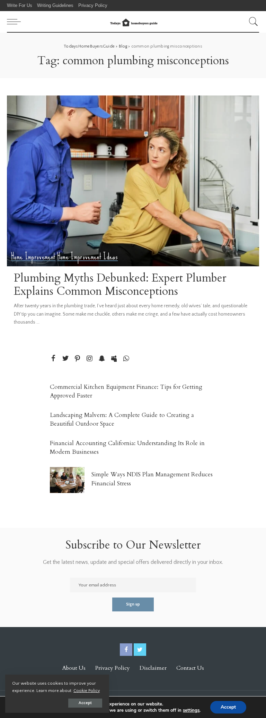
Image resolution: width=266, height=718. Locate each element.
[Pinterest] (77, 358)
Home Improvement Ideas (87, 256)
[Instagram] (89, 358)
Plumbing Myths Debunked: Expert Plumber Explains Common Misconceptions (120, 284)
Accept (85, 703)
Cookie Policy (86, 690)
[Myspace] (113, 358)
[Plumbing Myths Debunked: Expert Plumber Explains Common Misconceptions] (133, 180)
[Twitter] (65, 358)
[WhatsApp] (126, 358)
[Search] (252, 21)
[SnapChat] (101, 358)
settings (191, 710)
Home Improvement (33, 256)
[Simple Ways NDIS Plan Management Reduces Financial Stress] (67, 480)
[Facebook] (53, 358)
